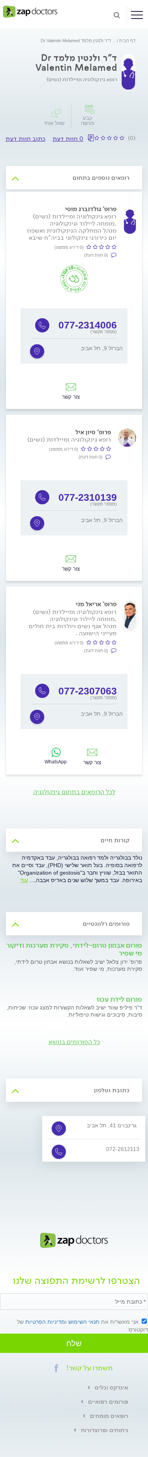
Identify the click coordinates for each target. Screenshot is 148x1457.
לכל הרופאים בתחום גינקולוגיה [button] (74, 792)
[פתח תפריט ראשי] (137, 15)
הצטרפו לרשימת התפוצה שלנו (76, 1281)
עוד (24, 880)
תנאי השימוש (83, 1322)
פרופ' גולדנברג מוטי (90, 209)
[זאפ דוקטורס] (30, 11)
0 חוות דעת (67, 138)
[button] (56, 1368)
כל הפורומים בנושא (74, 1042)
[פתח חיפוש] (117, 15)
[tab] (74, 177)
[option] (74, 336)
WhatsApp (56, 762)
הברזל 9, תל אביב (102, 348)
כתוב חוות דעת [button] (25, 138)
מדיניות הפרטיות (45, 1322)
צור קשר (71, 397)
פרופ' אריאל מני (96, 604)
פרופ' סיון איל (93, 432)
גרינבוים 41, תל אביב (112, 1125)
